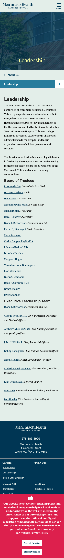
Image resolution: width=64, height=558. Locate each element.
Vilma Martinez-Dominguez (19, 265)
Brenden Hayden (13, 253)
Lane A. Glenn (15, 192)
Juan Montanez (12, 271)
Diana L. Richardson (15, 223)
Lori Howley (10, 399)
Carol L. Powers (12, 216)
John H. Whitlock (13, 342)
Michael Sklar (11, 210)
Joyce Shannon (12, 294)
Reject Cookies (32, 552)
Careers (6, 463)
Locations (39, 484)
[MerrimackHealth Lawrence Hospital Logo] (18, 5)
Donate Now (8, 488)
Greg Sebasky (12, 288)
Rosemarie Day (12, 186)
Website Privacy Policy (34, 532)
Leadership (11, 84)
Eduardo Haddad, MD (16, 247)
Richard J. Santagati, (15, 229)
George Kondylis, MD (15, 315)
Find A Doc (40, 463)
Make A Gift (9, 484)
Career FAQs (9, 467)
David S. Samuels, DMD (16, 282)
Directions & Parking (43, 488)
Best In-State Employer (13, 477)
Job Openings (9, 472)
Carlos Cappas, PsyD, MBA (18, 241)
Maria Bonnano (12, 235)
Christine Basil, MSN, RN (17, 368)
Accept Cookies (32, 543)
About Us (13, 74)
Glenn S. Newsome (14, 277)
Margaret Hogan (13, 259)
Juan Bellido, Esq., (13, 381)
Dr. (6, 192)
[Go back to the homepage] (31, 428)
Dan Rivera (10, 198)
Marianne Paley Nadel (16, 204)
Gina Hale (9, 390)
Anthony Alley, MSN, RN (17, 328)
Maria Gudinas (12, 359)
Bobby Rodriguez (13, 350)
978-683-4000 (31, 438)
